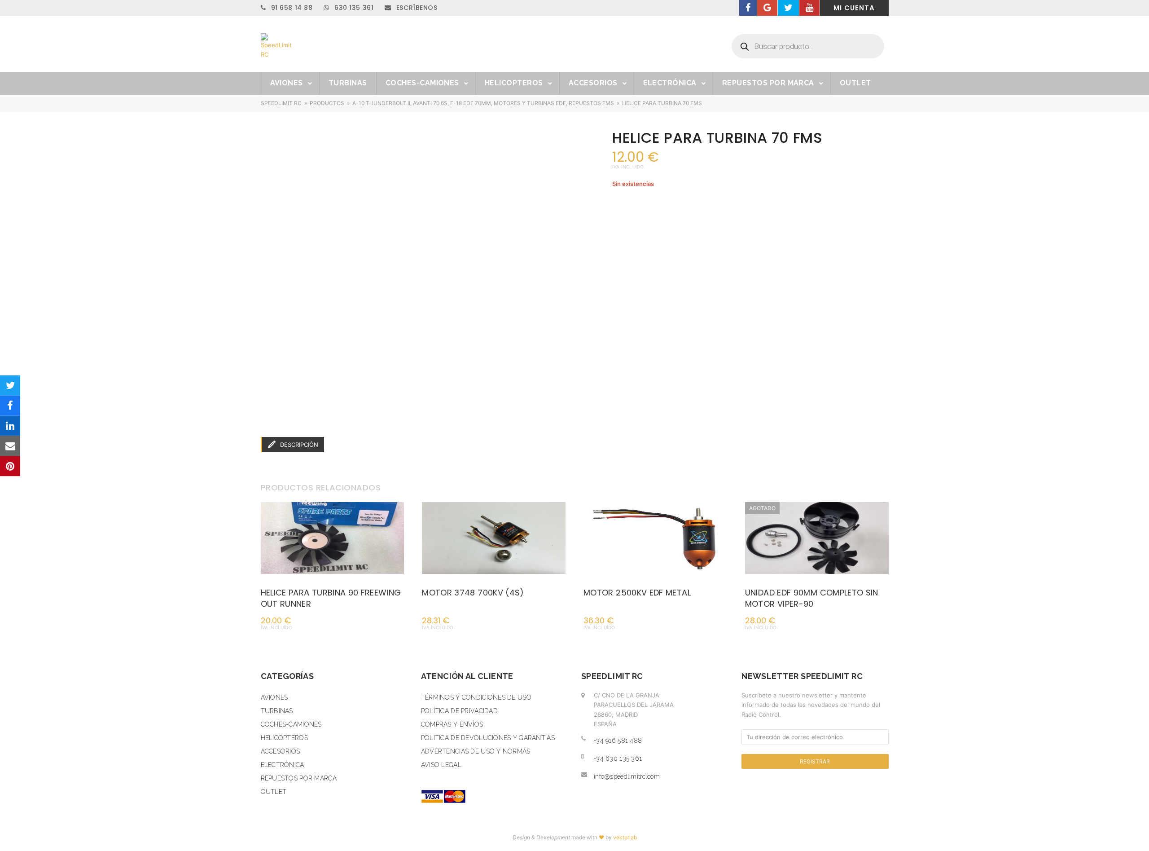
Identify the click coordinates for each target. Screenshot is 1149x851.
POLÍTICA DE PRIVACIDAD (459, 710)
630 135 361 (352, 7)
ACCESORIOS (280, 751)
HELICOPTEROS (284, 737)
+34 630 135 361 (618, 758)
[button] (10, 385)
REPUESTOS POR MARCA (299, 778)
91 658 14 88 (290, 7)
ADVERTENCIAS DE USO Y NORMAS (476, 751)
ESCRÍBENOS (415, 7)
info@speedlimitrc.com (627, 776)
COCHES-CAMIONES (291, 724)
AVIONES (274, 697)
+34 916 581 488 (618, 740)
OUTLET (274, 791)
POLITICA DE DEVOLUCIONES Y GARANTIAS (488, 737)
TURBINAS (277, 710)
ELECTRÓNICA (282, 764)
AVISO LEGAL (441, 764)
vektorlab (625, 837)
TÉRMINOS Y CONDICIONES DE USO (476, 697)
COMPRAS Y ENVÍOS (452, 724)
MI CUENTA (854, 8)
